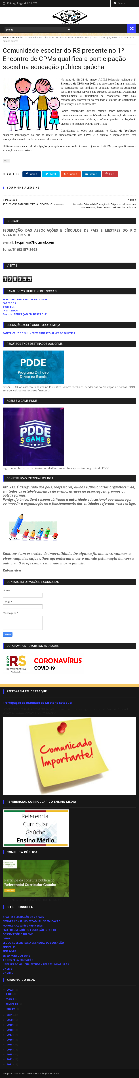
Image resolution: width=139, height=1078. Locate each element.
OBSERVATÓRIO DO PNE (18, 934)
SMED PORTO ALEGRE (16, 955)
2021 (10, 1015)
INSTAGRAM (10, 310)
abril (9, 993)
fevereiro (12, 1003)
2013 (10, 1054)
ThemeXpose (32, 1073)
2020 (10, 1020)
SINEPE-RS (9, 947)
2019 (10, 1024)
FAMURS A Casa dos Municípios (23, 925)
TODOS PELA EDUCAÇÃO (18, 960)
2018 (10, 1029)
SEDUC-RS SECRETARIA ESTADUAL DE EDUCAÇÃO (33, 942)
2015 (10, 1044)
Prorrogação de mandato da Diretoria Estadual (37, 703)
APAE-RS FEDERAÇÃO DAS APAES (23, 917)
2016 (10, 1039)
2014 (10, 1049)
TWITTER (8, 307)
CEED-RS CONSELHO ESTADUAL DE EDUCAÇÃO (31, 921)
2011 (10, 1064)
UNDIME (8, 972)
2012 (10, 1059)
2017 (10, 1034)
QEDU (6, 938)
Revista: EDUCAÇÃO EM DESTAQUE (25, 314)
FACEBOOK (9, 303)
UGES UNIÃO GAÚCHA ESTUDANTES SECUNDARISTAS (36, 964)
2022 (10, 989)
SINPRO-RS (9, 951)
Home (6, 37)
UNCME (7, 968)
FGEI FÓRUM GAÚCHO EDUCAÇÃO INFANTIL (29, 930)
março (10, 999)
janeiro (11, 1008)
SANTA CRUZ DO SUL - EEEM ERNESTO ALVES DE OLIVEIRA (39, 333)
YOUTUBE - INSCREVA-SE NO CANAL (25, 299)
